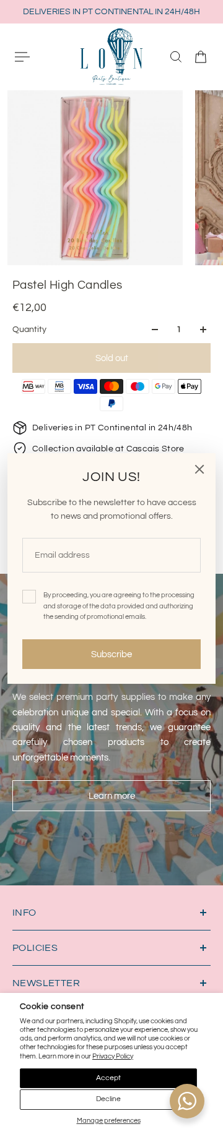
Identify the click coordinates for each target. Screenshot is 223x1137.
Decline (108, 1099)
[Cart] (200, 56)
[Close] (199, 469)
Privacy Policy (112, 1056)
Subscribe (111, 654)
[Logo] (111, 56)
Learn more (112, 796)
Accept (108, 1078)
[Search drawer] (176, 56)
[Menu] (22, 57)
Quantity (29, 329)
